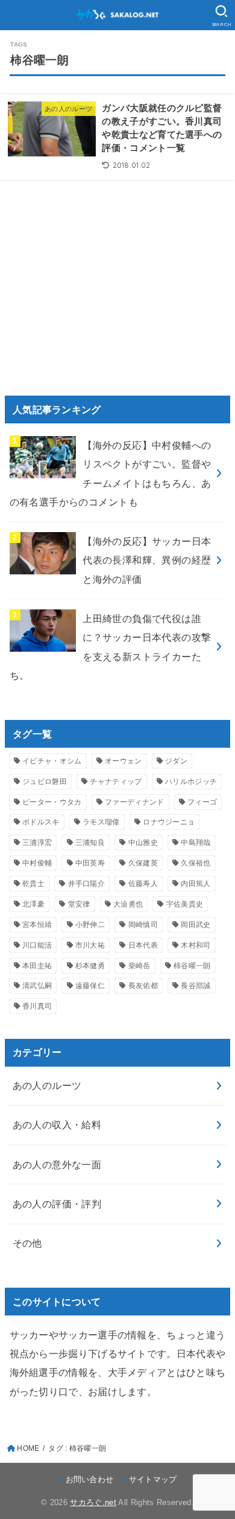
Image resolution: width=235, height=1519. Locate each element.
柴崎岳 (139, 966)
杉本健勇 (90, 966)
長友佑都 (143, 985)
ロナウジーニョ (169, 822)
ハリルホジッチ (191, 781)
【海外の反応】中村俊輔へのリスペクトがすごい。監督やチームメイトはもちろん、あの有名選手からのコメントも (111, 473)
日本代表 (143, 945)
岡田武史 (195, 924)
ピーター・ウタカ (51, 802)
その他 (27, 1243)
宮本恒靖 (37, 924)
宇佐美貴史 (185, 904)
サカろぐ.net (93, 1502)
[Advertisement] (111, 280)
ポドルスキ (41, 822)
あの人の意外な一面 (57, 1164)
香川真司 (37, 1006)
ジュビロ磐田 (44, 781)
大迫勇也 (128, 904)
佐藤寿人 (143, 883)
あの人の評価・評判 (57, 1203)
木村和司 (195, 945)
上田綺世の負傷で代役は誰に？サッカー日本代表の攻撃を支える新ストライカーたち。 (111, 647)
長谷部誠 (195, 985)
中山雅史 (143, 842)
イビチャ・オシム (51, 761)
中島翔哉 (195, 842)
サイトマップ (153, 1479)
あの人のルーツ (47, 1085)
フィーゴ (202, 802)
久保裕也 (195, 863)
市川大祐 (90, 945)
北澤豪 (33, 904)
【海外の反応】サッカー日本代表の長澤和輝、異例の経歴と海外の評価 (147, 560)
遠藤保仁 (90, 985)
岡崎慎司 (143, 924)
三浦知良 (90, 842)
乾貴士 (33, 883)
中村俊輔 (37, 863)
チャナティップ (116, 781)
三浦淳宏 (37, 842)
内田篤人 (195, 883)
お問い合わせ (89, 1479)
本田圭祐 (37, 966)
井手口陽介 (86, 883)
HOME (28, 1448)
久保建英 (143, 863)
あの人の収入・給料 (57, 1124)
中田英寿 (90, 863)
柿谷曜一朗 (192, 966)
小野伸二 (90, 924)
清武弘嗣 (37, 985)
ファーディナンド (134, 802)
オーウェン (123, 761)
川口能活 (37, 945)
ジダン (176, 761)
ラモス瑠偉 (101, 822)
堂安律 (79, 904)
